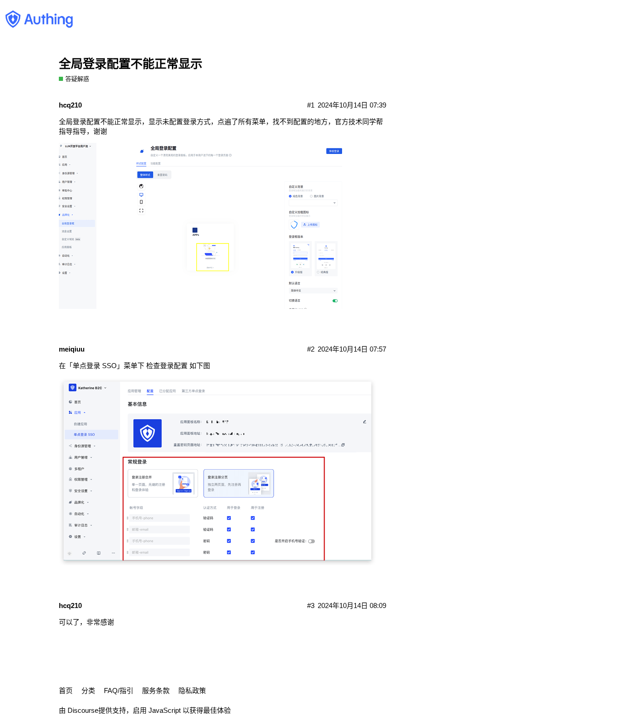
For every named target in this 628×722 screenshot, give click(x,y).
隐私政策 (192, 690)
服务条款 (156, 690)
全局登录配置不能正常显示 (130, 64)
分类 (88, 690)
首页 (66, 690)
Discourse (83, 710)
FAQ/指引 (118, 690)
